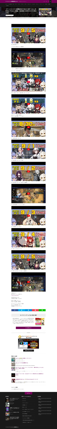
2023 (39, 407)
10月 (50, 401)
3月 (42, 398)
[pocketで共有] (35, 310)
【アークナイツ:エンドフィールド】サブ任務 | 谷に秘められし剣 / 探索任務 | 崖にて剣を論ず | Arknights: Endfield (14, 418)
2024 (39, 404)
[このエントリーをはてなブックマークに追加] (28, 310)
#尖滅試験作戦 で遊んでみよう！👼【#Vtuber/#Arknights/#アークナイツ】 (27, 379)
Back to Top (28, 393)
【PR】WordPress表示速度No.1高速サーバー (28, 420)
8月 (48, 398)
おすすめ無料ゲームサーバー (26, 411)
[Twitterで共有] (21, 310)
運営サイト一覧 (24, 407)
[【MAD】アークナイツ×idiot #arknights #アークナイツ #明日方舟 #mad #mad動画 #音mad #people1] (13, 375)
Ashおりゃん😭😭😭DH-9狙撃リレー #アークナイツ (23, 358)
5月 (44, 398)
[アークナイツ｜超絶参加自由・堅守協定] (7, 414)
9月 (49, 401)
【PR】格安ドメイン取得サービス (26, 422)
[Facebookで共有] (14, 310)
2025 (39, 401)
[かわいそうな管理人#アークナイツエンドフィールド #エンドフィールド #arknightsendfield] (7, 400)
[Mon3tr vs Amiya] (7, 404)
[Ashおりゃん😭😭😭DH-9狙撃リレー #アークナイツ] (13, 360)
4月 (43, 398)
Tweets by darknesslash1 (15, 295)
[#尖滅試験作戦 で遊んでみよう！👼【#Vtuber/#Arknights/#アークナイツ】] (13, 381)
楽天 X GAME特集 (24, 413)
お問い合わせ (24, 398)
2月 (41, 398)
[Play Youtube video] (28, 33)
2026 (39, 398)
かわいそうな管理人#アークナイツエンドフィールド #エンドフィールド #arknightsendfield (14, 399)
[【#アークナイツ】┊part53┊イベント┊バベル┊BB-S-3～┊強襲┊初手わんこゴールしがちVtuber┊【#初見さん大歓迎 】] (13, 369)
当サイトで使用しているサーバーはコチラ (28, 409)
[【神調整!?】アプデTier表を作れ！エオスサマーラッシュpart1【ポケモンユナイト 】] (7, 409)
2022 (39, 410)
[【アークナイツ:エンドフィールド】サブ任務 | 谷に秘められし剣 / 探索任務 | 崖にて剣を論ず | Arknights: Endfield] (7, 418)
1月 (40, 398)
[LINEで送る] (42, 310)
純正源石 (7, 5)
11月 (39, 402)
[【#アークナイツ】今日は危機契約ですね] (13, 364)
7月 (47, 398)
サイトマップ (24, 400)
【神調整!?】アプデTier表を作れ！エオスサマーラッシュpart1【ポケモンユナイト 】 (14, 408)
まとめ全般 (11, 15)
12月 (40, 402)
